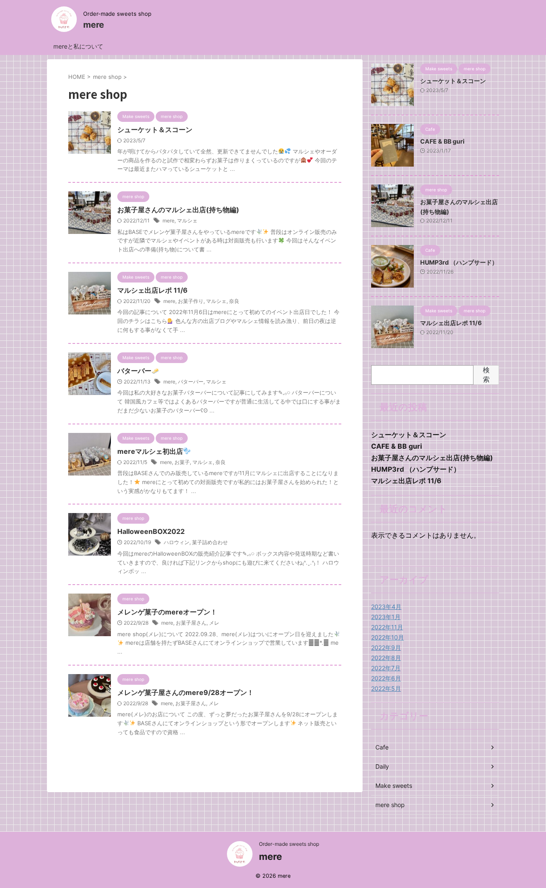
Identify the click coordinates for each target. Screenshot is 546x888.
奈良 (234, 301)
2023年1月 (386, 616)
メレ (214, 623)
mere (93, 25)
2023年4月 (386, 606)
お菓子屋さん (191, 623)
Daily (382, 766)
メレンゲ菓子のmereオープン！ (167, 612)
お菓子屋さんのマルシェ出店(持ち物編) (178, 209)
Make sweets (393, 785)
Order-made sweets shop (289, 844)
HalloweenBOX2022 (151, 531)
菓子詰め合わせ (210, 542)
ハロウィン (176, 542)
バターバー (134, 370)
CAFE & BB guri (442, 141)
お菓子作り (190, 301)
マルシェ (187, 220)
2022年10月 (387, 637)
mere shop (390, 804)
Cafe (382, 747)
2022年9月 (386, 647)
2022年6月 (386, 678)
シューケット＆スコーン (154, 129)
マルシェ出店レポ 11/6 (152, 290)
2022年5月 (386, 688)
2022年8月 (386, 657)
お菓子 (182, 462)
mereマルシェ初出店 (150, 451)
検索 (486, 374)
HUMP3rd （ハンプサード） (459, 262)
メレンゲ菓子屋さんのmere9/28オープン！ (185, 692)
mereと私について (78, 46)
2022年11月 (387, 627)
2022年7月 (386, 668)
